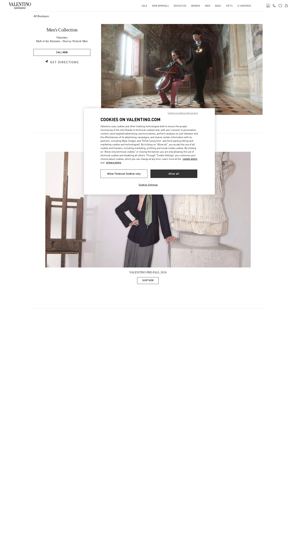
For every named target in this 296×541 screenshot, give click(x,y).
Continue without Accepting (183, 112)
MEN (207, 5)
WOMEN (195, 5)
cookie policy (190, 158)
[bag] (286, 6)
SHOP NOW (150, 281)
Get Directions (64, 62)
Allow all (174, 173)
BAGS (218, 5)
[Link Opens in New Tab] (148, 209)
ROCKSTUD (180, 5)
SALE (144, 5)
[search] (268, 6)
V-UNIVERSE (244, 5)
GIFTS (229, 5)
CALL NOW (62, 52)
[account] (280, 5)
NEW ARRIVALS (160, 5)
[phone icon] (274, 5)
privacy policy (113, 162)
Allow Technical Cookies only (124, 173)
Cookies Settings (148, 184)
